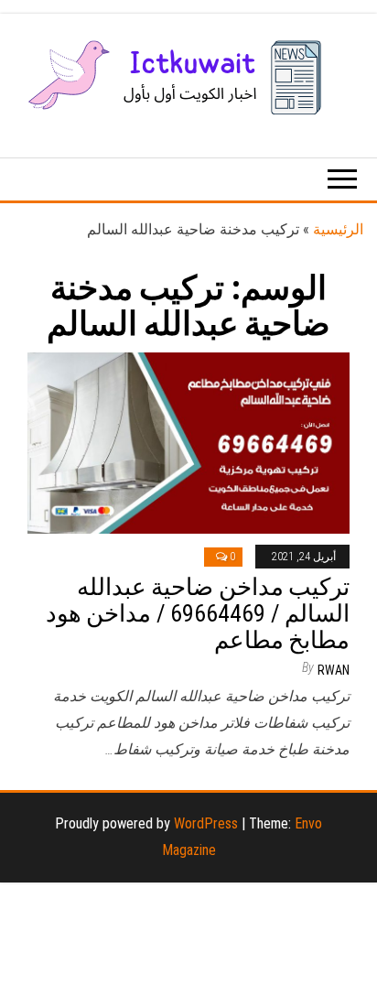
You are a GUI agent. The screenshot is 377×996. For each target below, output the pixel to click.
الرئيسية (338, 229)
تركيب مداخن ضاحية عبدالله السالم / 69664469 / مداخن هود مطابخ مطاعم (198, 613)
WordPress (206, 823)
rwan (334, 670)
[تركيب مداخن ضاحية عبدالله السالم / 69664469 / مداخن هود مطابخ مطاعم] (188, 441)
